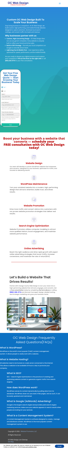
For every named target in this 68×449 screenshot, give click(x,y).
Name (3, 94)
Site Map (11, 442)
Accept (59, 446)
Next (10, 125)
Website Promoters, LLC (29, 431)
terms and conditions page (29, 447)
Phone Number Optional (7, 112)
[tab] (4, 87)
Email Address (5, 102)
